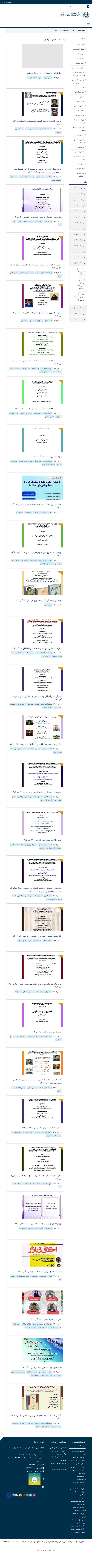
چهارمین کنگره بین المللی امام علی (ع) (79, 74)
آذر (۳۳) (81, 277)
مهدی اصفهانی (25, 368)
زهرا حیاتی (24, 320)
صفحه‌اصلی (82, 30)
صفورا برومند (30, 991)
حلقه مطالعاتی (79, 92)
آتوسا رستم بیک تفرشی (27, 176)
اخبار (73, 30)
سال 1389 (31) (80, 319)
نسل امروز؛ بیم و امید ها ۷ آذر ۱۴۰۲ (46, 1319)
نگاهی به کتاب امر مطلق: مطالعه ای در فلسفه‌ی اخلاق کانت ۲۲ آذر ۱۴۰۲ (36, 266)
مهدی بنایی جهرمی (25, 413)
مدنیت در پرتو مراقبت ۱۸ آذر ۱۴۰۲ (46, 1032)
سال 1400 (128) (79, 217)
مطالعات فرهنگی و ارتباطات (42, 512)
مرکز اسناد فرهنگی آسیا (34, 77)
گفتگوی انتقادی (30, 1327)
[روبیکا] (16, 1495)
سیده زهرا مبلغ (20, 1087)
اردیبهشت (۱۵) (79, 297)
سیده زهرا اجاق (37, 1324)
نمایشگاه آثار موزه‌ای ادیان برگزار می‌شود (44, 73)
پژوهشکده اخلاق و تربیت (43, 272)
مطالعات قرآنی (47, 940)
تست (82, 87)
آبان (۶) (81, 280)
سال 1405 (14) (80, 188)
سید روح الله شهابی (18, 1132)
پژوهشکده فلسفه (46, 368)
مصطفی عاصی (56, 180)
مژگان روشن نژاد (51, 899)
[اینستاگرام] (34, 1495)
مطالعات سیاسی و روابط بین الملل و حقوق (38, 560)
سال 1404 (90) (80, 194)
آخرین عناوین (47, 77)
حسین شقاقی (49, 416)
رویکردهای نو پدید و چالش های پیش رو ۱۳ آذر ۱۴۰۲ (38, 1223)
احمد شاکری (16, 1324)
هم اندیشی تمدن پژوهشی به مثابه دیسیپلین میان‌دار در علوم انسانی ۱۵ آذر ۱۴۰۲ (37, 1081)
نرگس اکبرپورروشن (30, 844)
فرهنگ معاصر (47, 413)
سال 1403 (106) (79, 199)
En (71, 6)
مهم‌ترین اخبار (79, 168)
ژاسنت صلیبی (56, 1426)
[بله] (13, 1495)
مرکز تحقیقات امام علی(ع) (43, 129)
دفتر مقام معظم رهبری (57, 1447)
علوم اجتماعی (47, 461)
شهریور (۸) (80, 286)
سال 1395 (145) (79, 245)
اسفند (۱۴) (80, 268)
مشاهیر (82, 96)
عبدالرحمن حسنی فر (27, 1183)
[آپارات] (23, 1495)
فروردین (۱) (80, 300)
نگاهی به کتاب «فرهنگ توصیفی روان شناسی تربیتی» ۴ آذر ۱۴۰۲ (36, 1417)
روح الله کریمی (19, 653)
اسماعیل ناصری (47, 707)
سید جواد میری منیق (25, 461)
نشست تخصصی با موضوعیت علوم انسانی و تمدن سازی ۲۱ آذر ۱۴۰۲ (35, 362)
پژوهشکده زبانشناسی (77, 1488)
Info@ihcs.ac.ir (24, 1454)
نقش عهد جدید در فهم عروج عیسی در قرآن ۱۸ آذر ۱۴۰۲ (37, 936)
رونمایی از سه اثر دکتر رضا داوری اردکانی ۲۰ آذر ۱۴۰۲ (38, 600)
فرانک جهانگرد (26, 1324)
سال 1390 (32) (80, 313)
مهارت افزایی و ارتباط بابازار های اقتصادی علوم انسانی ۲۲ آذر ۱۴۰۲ (37, 314)
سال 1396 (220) (79, 240)
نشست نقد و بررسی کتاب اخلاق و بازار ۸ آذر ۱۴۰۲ (40, 1271)
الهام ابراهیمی (22, 221)
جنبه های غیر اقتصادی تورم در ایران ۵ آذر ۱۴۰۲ (41, 1367)
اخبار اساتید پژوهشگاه (81, 174)
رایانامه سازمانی (6, 2)
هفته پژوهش (79, 151)
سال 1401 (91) (80, 211)
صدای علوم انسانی (78, 67)
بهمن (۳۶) (81, 271)
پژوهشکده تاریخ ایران (77, 1467)
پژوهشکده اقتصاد (78, 1457)
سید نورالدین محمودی (17, 704)
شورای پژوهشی (79, 135)
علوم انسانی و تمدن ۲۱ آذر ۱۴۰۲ (47, 456)
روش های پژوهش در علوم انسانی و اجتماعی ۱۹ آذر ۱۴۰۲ (37, 792)
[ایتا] (20, 1495)
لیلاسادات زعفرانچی (30, 748)
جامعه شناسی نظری (48, 464)
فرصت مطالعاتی (79, 115)
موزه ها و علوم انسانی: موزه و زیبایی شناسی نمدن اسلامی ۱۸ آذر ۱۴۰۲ (35, 985)
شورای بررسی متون (45, 1276)
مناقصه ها (81, 110)
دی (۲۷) (81, 274)
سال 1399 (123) (80, 222)
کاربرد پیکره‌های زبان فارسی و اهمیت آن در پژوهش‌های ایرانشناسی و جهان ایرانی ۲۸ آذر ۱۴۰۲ (37, 170)
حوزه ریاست (80, 147)
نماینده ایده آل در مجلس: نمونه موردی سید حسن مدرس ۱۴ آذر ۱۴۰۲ (35, 1177)
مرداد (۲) (81, 288)
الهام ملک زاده (20, 991)
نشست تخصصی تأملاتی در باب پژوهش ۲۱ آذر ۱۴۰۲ (38, 408)
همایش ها (19, 512)
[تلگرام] (30, 1495)
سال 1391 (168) (79, 308)
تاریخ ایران (48, 991)
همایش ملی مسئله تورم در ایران (50, 848)
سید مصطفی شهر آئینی (47, 372)
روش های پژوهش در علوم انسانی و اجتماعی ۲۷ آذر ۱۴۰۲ (37, 217)
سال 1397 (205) (79, 234)
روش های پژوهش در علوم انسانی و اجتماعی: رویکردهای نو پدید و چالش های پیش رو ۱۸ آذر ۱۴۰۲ (36, 889)
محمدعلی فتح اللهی (47, 563)
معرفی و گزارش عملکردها (80, 141)
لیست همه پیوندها (58, 1469)
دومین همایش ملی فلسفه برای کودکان (79, 81)
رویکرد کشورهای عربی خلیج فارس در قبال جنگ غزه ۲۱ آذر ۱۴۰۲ (36, 554)
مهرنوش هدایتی (18, 1036)
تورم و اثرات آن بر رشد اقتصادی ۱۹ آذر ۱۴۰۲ (42, 840)
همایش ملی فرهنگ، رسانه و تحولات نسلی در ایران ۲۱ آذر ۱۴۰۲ (37, 506)
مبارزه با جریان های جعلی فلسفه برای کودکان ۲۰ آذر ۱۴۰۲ (36, 648)
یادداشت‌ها (80, 58)
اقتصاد (49, 748)
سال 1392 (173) (79, 263)
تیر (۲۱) (81, 291)
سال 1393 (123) (80, 257)
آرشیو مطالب (80, 63)
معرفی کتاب (80, 53)
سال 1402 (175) (79, 205)
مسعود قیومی (13, 176)
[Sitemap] (85, 6)
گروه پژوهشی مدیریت (35, 221)
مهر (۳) (82, 283)
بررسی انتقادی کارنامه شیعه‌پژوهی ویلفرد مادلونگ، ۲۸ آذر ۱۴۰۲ (37, 122)
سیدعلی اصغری (19, 272)
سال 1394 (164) (79, 251)
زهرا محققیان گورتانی (24, 940)
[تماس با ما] (8, 1495)
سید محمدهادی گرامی (35, 1087)
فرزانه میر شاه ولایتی (47, 800)
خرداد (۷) (81, 294)
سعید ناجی (45, 656)
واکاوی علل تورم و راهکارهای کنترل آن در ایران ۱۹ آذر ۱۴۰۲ (36, 744)
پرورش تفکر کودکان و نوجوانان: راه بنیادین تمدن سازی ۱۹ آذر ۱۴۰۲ (36, 698)
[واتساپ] (27, 1495)
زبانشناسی (48, 176)
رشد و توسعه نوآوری (36, 320)
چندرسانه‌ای (65, 30)
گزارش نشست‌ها (78, 49)
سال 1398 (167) (79, 228)
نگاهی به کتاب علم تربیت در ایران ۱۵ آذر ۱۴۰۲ (41, 1127)
